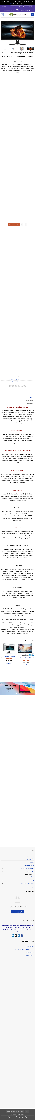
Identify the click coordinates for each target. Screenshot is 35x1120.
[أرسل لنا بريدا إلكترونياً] (16, 935)
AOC (8, 53)
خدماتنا (18, 1114)
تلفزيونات (30, 876)
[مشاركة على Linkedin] (10, 385)
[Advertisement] (17, 149)
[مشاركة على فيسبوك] (22, 385)
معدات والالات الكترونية (27, 883)
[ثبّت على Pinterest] (13, 385)
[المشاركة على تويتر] (19, 385)
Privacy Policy (30, 952)
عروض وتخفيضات (29, 865)
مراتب (32, 886)
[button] (32, 14)
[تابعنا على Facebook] (22, 935)
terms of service (29, 946)
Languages (5, 6)
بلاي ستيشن (30, 855)
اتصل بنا (22, 1114)
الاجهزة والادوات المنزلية (27, 868)
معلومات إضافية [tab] (29, 400)
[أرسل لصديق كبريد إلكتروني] (16, 385)
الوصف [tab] (31, 397)
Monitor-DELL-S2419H (26, 657)
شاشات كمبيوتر (19, 379)
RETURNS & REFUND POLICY (24, 949)
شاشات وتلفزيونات (11, 379)
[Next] (2, 33)
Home (3, 53)
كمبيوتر (32, 862)
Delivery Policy (29, 955)
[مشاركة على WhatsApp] (25, 385)
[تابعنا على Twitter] (19, 935)
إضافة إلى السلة (13, 224)
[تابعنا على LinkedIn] (13, 935)
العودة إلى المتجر (17, 912)
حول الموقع (13, 1114)
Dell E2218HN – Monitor (9, 656)
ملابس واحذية (30, 859)
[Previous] (31, 33)
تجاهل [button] (10, 3)
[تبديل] (2, 859)
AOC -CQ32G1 (15, 381)
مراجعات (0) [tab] (30, 403)
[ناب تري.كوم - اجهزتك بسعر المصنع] (17, 14)
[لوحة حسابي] (6, 14)
